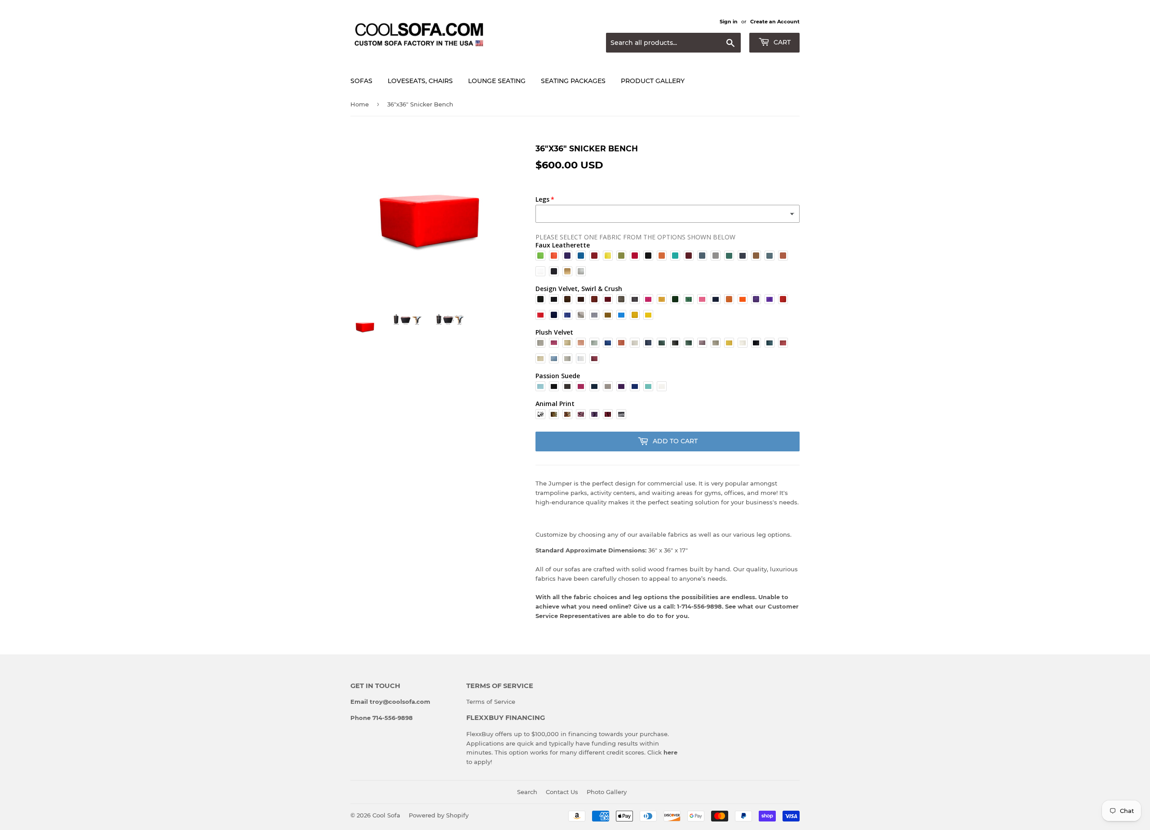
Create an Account (775, 21)
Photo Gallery (607, 791)
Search (527, 791)
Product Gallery (653, 81)
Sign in (729, 21)
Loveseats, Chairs (420, 81)
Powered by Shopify (439, 815)
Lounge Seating (497, 81)
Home (359, 104)
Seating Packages (573, 81)
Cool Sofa (386, 815)
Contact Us (562, 791)
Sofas (361, 81)
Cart (781, 42)
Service (504, 701)
